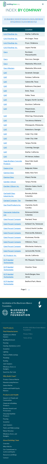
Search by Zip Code (9, 372)
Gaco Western (8, 68)
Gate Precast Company (12, 219)
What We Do (7, 446)
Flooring (5, 343)
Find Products (8, 328)
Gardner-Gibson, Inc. (11, 186)
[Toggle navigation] (43, 4)
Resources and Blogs (10, 455)
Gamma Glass (8, 173)
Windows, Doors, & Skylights (9, 368)
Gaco (5, 52)
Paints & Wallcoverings (10, 355)
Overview (6, 443)
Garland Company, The (12, 200)
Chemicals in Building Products (10, 404)
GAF (5, 73)
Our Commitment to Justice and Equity (10, 451)
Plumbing (6, 358)
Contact (6, 458)
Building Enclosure (9, 340)
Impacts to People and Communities (10, 399)
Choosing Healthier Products (9, 415)
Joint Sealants (7, 364)
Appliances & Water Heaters (9, 336)
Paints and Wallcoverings (11, 428)
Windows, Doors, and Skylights (10, 435)
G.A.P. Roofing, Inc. (10, 34)
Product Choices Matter (11, 379)
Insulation (6, 349)
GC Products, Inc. (10, 255)
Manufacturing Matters (10, 382)
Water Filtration (8, 431)
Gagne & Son (8, 168)
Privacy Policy (28, 334)
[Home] (11, 4)
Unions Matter (7, 385)
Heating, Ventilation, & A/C (12, 346)
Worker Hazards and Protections (10, 410)
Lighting (5, 352)
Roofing (5, 361)
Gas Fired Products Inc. (12, 205)
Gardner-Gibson (9, 182)
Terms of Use (27, 338)
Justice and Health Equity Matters (11, 389)
